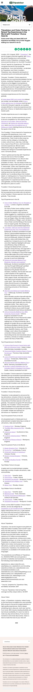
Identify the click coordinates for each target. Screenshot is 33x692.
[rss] (16, 49)
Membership (19, 646)
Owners (20, 648)
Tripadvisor (24, 54)
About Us (4, 646)
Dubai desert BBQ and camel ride (13, 99)
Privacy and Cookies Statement (12, 655)
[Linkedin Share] (24, 49)
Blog (23, 646)
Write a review (10, 646)
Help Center (22, 650)
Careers (14, 646)
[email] (18, 49)
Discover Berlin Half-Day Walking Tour (16, 362)
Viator (29, 56)
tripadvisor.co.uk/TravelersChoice (12, 508)
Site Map (26, 646)
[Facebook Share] (27, 49)
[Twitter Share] (21, 49)
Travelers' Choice (14, 648)
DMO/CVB (10, 650)
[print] (30, 49)
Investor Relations (16, 650)
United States (7, 641)
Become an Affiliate (7, 648)
